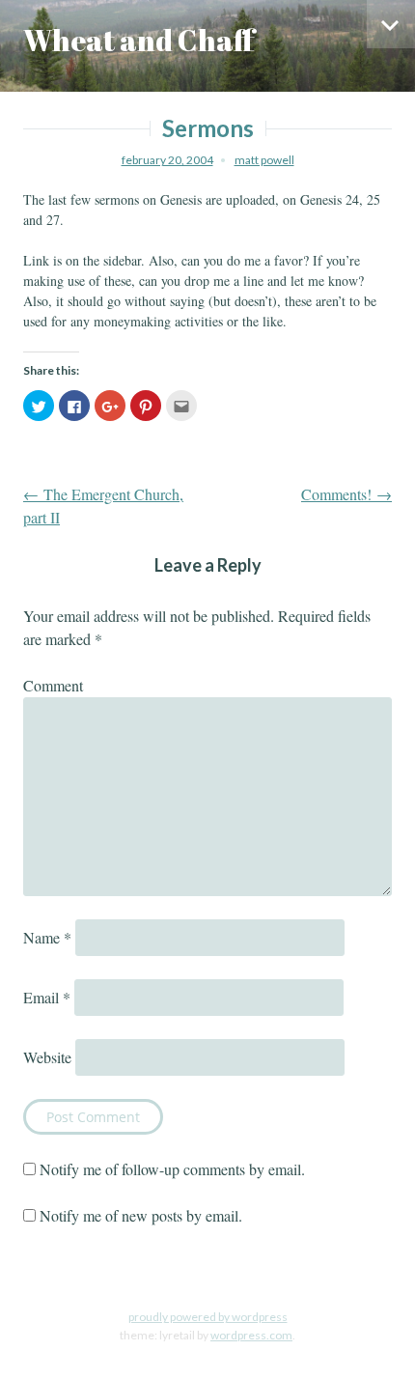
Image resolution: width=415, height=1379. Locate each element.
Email (46, 997)
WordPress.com (251, 1335)
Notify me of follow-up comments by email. (172, 1169)
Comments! (346, 494)
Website (47, 1057)
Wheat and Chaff (139, 40)
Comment (53, 685)
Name (47, 937)
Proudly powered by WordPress (208, 1316)
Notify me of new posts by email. (141, 1215)
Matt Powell (264, 160)
